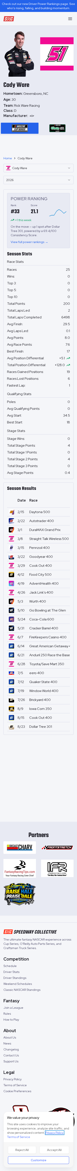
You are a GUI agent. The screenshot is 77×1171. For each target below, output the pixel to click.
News (7, 1043)
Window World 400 (43, 691)
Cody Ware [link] (25, 158)
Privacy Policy (12, 1079)
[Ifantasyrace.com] (57, 868)
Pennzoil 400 (39, 547)
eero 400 (36, 673)
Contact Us (11, 1055)
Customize (38, 1160)
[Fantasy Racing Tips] (19, 868)
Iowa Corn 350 (40, 708)
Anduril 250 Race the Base (49, 655)
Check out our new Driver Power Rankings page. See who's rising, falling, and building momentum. (38, 6)
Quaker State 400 (43, 682)
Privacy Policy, (54, 1133)
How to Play (11, 1019)
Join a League (13, 1008)
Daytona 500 (39, 512)
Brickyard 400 (40, 700)
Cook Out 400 (40, 565)
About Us (9, 1037)
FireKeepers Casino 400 (48, 637)
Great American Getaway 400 (52, 646)
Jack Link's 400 (41, 592)
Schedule (10, 966)
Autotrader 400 (41, 521)
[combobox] (38, 168)
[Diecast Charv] (19, 847)
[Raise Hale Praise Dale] (19, 894)
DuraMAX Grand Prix (45, 530)
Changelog (11, 1049)
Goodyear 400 (41, 556)
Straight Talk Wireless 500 (49, 539)
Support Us (10, 1061)
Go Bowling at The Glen (47, 610)
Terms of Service (15, 1085)
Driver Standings (14, 978)
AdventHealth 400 (44, 583)
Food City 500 (40, 574)
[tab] (19, 128)
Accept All (54, 1150)
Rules (7, 1014)
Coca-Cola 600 (41, 619)
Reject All (22, 1150)
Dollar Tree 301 (40, 726)
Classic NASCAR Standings (21, 990)
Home (7, 158)
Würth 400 (37, 601)
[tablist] (38, 128)
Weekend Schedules (17, 984)
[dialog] (38, 1140)
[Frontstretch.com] (57, 847)
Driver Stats (11, 972)
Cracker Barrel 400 (43, 628)
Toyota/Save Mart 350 (46, 664)
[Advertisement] (38, 144)
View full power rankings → (29, 242)
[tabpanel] (38, 110)
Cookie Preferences (17, 1091)
